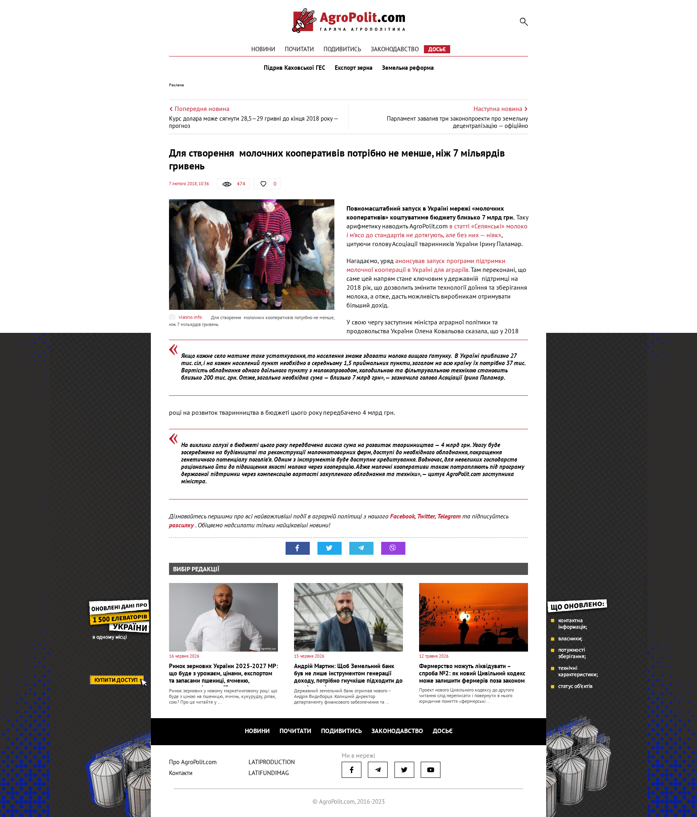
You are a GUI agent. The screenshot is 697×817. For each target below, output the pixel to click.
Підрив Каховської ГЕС (294, 67)
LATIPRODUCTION (271, 762)
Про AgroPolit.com (193, 762)
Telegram (449, 516)
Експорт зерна (353, 67)
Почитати (299, 49)
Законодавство (395, 49)
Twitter (426, 516)
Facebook (402, 516)
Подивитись (342, 49)
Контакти (180, 773)
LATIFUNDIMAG (268, 773)
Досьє (437, 49)
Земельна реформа (408, 67)
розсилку (182, 525)
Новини (263, 49)
